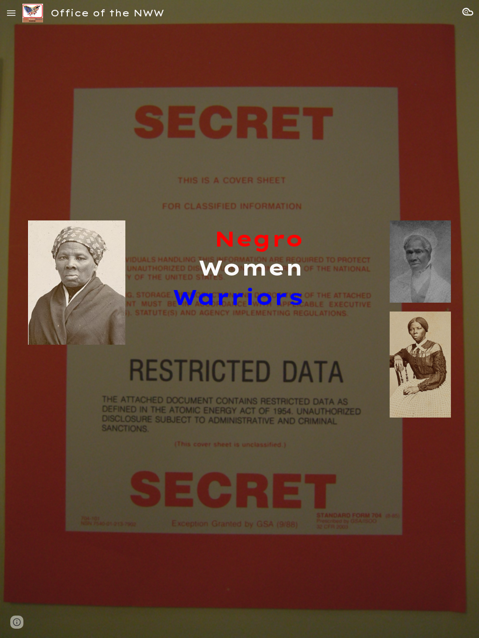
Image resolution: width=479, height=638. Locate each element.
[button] (11, 13)
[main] (221, 268)
